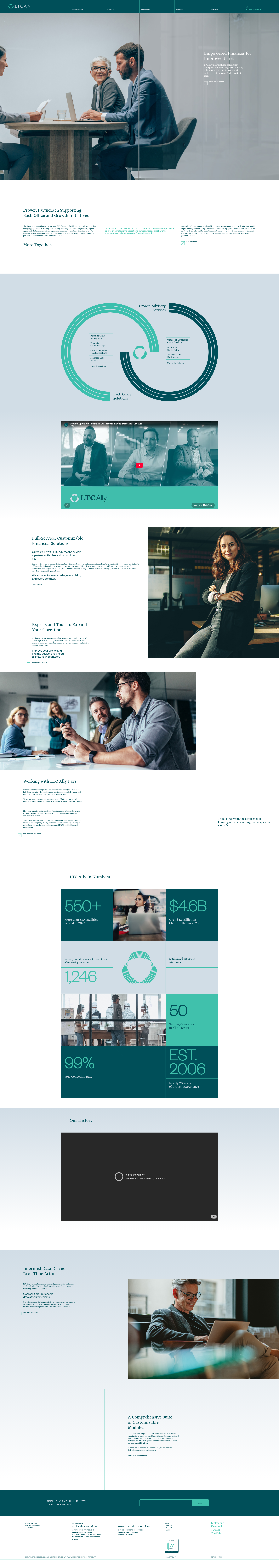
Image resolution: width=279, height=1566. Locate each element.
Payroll (75, 1539)
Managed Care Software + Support (86, 1537)
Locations (29, 1528)
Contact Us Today (216, 82)
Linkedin (216, 1523)
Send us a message (32, 1525)
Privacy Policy (170, 1557)
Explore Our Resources (137, 1456)
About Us (110, 10)
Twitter (215, 1530)
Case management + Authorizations (86, 1535)
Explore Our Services (32, 834)
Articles (168, 1528)
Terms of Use (216, 1557)
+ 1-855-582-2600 (253, 10)
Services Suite (77, 10)
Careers (179, 10)
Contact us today (30, 1312)
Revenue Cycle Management (83, 1530)
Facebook (217, 1526)
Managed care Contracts (128, 1532)
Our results (37, 585)
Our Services (191, 242)
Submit (200, 1503)
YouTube (216, 1533)
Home (167, 1523)
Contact (214, 10)
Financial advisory (125, 1535)
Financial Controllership (82, 1532)
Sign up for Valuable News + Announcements (68, 1503)
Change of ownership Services (130, 1530)
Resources (145, 10)
